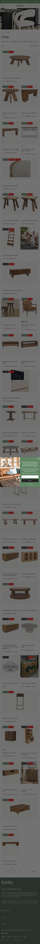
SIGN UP (30, 480)
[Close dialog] (38, 458)
